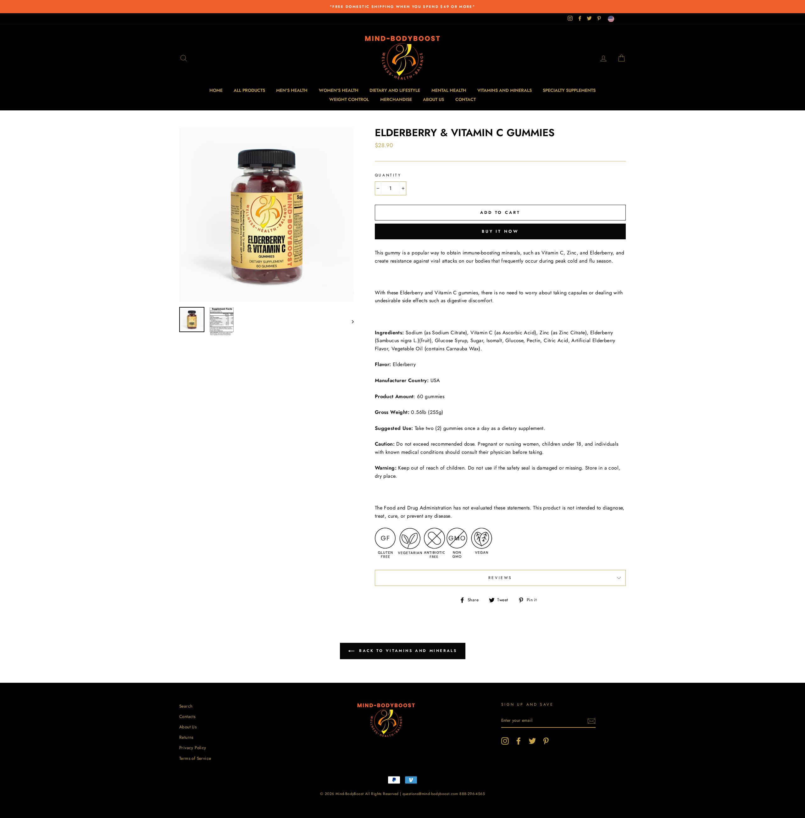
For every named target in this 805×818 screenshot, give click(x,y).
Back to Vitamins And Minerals (407, 651)
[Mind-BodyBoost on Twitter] (532, 741)
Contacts (187, 716)
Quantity (388, 175)
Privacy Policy (192, 747)
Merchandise (396, 99)
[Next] (350, 321)
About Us (433, 99)
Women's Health (338, 90)
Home (216, 90)
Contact (465, 99)
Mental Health (448, 90)
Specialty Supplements (569, 90)
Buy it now (500, 231)
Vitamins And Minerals (504, 90)
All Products (249, 90)
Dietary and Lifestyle (394, 90)
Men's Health (292, 90)
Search (185, 706)
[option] (402, 6)
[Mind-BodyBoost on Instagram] (505, 741)
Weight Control (349, 99)
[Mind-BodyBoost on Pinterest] (546, 741)
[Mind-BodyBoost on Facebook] (518, 741)
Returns (186, 737)
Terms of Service (195, 758)
